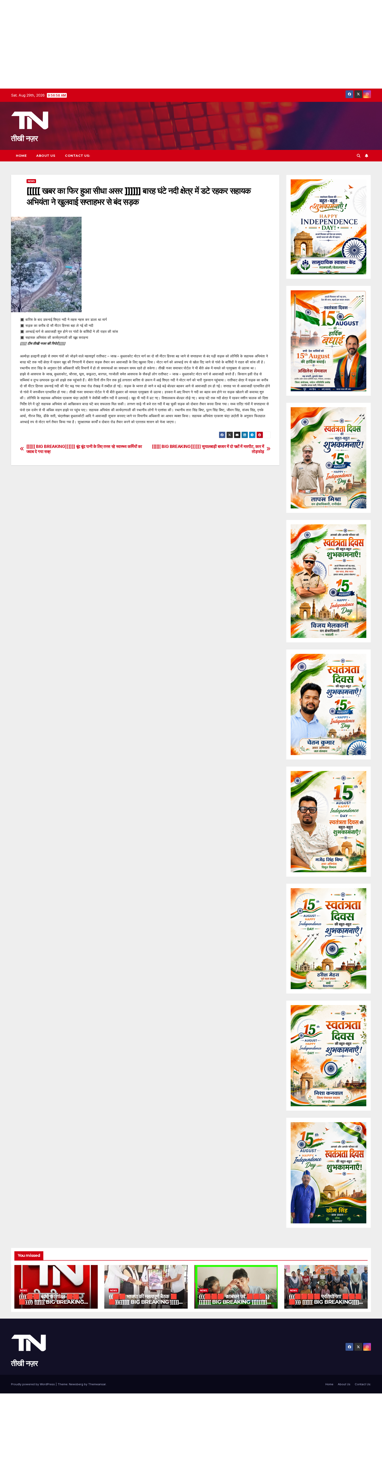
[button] (358, 155)
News (31, 181)
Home (21, 156)
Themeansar (97, 1384)
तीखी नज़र (24, 138)
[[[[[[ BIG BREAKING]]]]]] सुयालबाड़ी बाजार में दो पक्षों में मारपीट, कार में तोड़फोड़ (208, 449)
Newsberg (76, 1384)
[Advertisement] (132, 31)
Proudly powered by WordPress (33, 1384)
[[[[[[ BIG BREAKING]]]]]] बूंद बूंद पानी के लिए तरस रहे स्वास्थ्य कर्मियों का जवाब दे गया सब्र (84, 449)
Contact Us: (77, 156)
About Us (45, 156)
